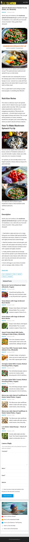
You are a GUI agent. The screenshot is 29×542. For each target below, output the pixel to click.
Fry (3, 274)
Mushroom (8, 274)
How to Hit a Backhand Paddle (11, 519)
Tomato (4, 276)
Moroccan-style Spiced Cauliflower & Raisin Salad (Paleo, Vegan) (14, 396)
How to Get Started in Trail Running (13, 522)
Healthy (4, 12)
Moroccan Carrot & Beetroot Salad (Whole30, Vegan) (13, 286)
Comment (5, 451)
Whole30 (10, 276)
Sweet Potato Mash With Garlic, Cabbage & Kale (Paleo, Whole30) (13, 333)
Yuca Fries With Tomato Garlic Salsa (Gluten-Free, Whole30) (14, 349)
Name (4, 468)
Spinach (19, 274)
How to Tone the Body (9, 525)
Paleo (14, 274)
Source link (5, 270)
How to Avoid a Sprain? (10, 516)
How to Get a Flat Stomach (11, 528)
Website (4, 482)
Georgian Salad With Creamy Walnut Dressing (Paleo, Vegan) (14, 365)
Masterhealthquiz (16, 539)
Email (3, 475)
